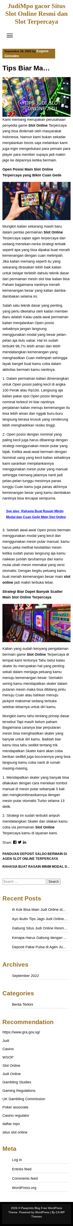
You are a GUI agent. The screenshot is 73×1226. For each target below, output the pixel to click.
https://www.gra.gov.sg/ (21, 1032)
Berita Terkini (22, 1004)
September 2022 (25, 976)
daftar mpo (11, 1124)
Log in (17, 1160)
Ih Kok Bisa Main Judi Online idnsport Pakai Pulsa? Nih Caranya (40, 910)
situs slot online (14, 1132)
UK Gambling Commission (23, 1099)
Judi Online (11, 1074)
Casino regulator (15, 1116)
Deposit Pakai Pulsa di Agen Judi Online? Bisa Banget (40, 947)
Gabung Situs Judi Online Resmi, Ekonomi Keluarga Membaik (40, 928)
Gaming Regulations (18, 1091)
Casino (8, 1049)
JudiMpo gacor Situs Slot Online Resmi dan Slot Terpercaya (36, 13)
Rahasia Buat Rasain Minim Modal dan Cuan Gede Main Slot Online (36, 866)
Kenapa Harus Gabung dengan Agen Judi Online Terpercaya (40, 938)
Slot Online (11, 1066)
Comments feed (25, 1178)
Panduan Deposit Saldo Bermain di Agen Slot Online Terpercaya (34, 856)
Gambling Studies (16, 1082)
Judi (5, 1041)
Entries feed (21, 1169)
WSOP (8, 1057)
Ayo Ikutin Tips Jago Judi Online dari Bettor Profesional (40, 919)
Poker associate (15, 1107)
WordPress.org (24, 1188)
